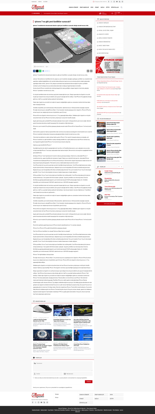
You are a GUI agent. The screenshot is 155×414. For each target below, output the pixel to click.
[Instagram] (114, 1)
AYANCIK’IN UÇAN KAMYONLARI (112, 172)
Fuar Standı (50, 410)
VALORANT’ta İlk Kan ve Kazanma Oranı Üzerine (108, 106)
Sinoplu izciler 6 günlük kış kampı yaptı (113, 137)
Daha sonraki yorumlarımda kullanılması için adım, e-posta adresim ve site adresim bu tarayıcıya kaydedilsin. (61, 377)
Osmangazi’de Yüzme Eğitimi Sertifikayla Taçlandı (55, 13)
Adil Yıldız (107, 194)
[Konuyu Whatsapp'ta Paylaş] (40, 71)
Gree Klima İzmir (99, 410)
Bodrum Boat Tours (75, 410)
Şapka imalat (44, 410)
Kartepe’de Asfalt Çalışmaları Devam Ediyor (107, 94)
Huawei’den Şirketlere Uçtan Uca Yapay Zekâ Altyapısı (62, 320)
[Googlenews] (122, 1)
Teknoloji (35, 317)
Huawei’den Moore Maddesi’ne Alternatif (81, 344)
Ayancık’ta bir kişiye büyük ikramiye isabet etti (113, 123)
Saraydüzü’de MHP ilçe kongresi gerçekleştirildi (108, 112)
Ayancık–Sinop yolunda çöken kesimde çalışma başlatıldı (114, 151)
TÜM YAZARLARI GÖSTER (109, 203)
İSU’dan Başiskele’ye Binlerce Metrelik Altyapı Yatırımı (109, 81)
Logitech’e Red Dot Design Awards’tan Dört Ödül (40, 320)
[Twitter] (111, 1)
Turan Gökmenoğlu (110, 186)
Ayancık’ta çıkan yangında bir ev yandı (114, 144)
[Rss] (120, 1)
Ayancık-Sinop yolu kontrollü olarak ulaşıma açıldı (114, 130)
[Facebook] (109, 1)
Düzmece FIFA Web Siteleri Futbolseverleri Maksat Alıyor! (61, 344)
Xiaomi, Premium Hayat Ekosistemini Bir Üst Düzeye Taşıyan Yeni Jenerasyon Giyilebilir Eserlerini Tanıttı (42, 346)
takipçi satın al (84, 410)
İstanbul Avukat (36, 410)
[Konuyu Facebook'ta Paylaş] (34, 71)
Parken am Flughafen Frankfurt (62, 410)
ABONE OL (47, 71)
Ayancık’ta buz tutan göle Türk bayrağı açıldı (114, 158)
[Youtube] (117, 1)
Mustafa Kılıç (108, 178)
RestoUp (91, 410)
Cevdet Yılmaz (109, 171)
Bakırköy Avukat (108, 410)
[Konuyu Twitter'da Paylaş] (37, 71)
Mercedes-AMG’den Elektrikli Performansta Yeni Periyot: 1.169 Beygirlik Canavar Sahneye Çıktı (82, 321)
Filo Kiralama (116, 410)
